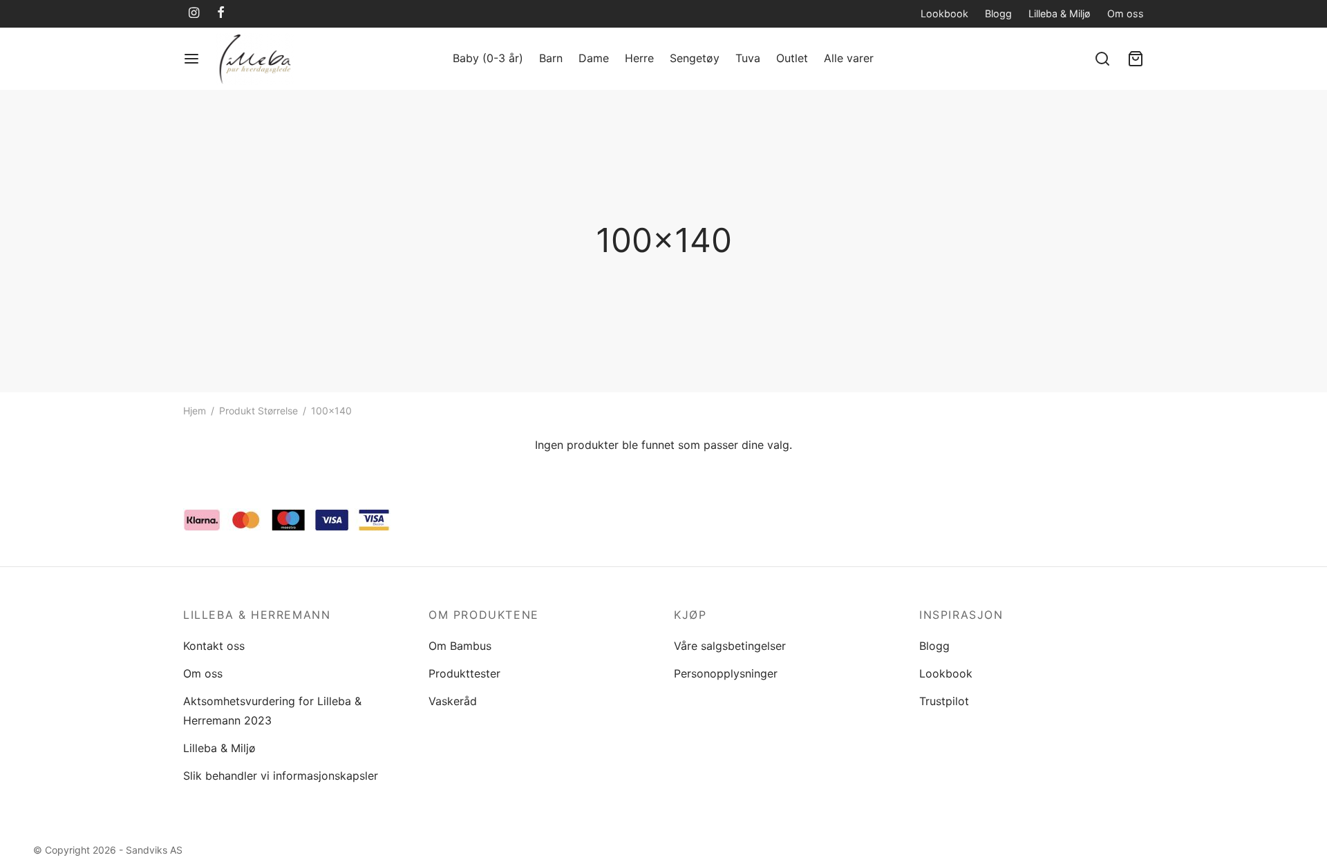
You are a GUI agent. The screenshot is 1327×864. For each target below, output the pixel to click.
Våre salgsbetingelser (730, 646)
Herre (639, 58)
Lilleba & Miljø (1059, 13)
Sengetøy (694, 58)
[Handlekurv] (1135, 58)
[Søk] (1102, 58)
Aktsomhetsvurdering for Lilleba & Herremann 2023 (272, 710)
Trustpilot (944, 701)
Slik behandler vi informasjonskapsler (280, 776)
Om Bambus (460, 646)
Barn (551, 58)
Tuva (747, 58)
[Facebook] (220, 13)
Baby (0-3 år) (488, 58)
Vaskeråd (453, 701)
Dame (593, 58)
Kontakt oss (214, 646)
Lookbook (944, 13)
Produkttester (464, 673)
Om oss (1125, 13)
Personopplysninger (726, 673)
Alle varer (849, 58)
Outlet (792, 58)
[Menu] (191, 58)
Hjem (194, 410)
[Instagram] (194, 13)
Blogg (998, 13)
